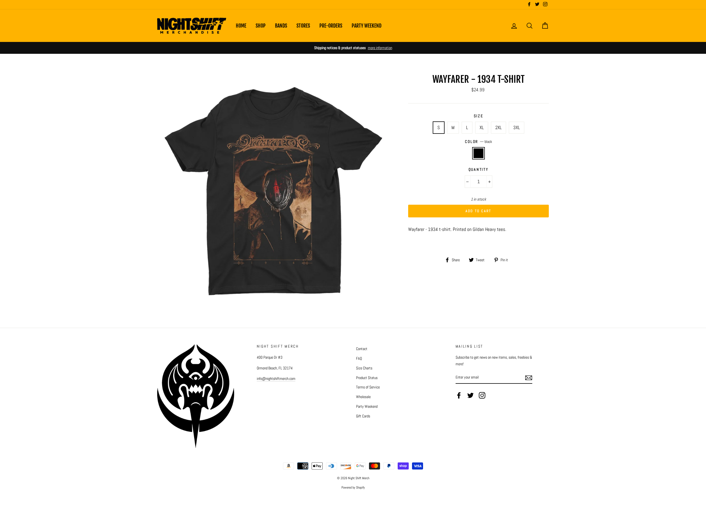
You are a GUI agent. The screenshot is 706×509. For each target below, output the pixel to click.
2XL (498, 127)
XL (482, 127)
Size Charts (364, 368)
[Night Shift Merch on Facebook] (459, 395)
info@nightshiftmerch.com (276, 378)
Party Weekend (366, 26)
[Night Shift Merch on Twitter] (470, 395)
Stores (303, 26)
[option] (353, 48)
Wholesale (363, 396)
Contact (361, 348)
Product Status (367, 377)
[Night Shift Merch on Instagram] (482, 395)
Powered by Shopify (353, 487)
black (479, 153)
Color (478, 141)
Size (478, 116)
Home (241, 26)
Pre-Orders (330, 26)
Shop (261, 26)
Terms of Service (368, 387)
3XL (516, 127)
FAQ (359, 358)
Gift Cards (363, 416)
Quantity (479, 169)
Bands (281, 26)
